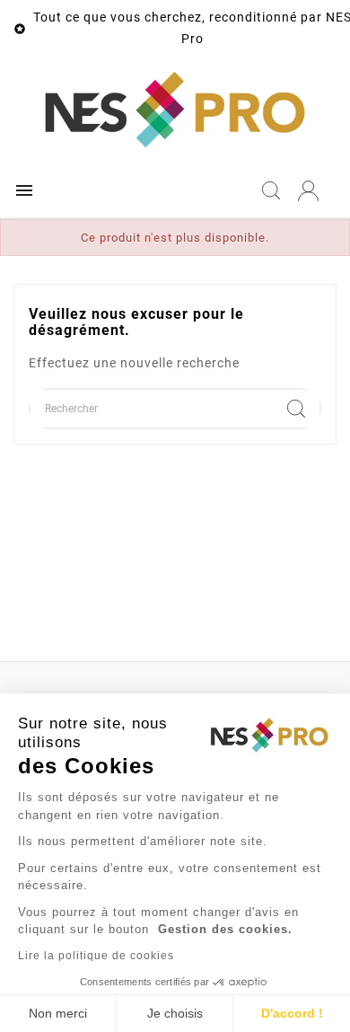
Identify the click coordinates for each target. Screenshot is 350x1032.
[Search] (296, 409)
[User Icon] (308, 191)
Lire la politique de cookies (96, 955)
